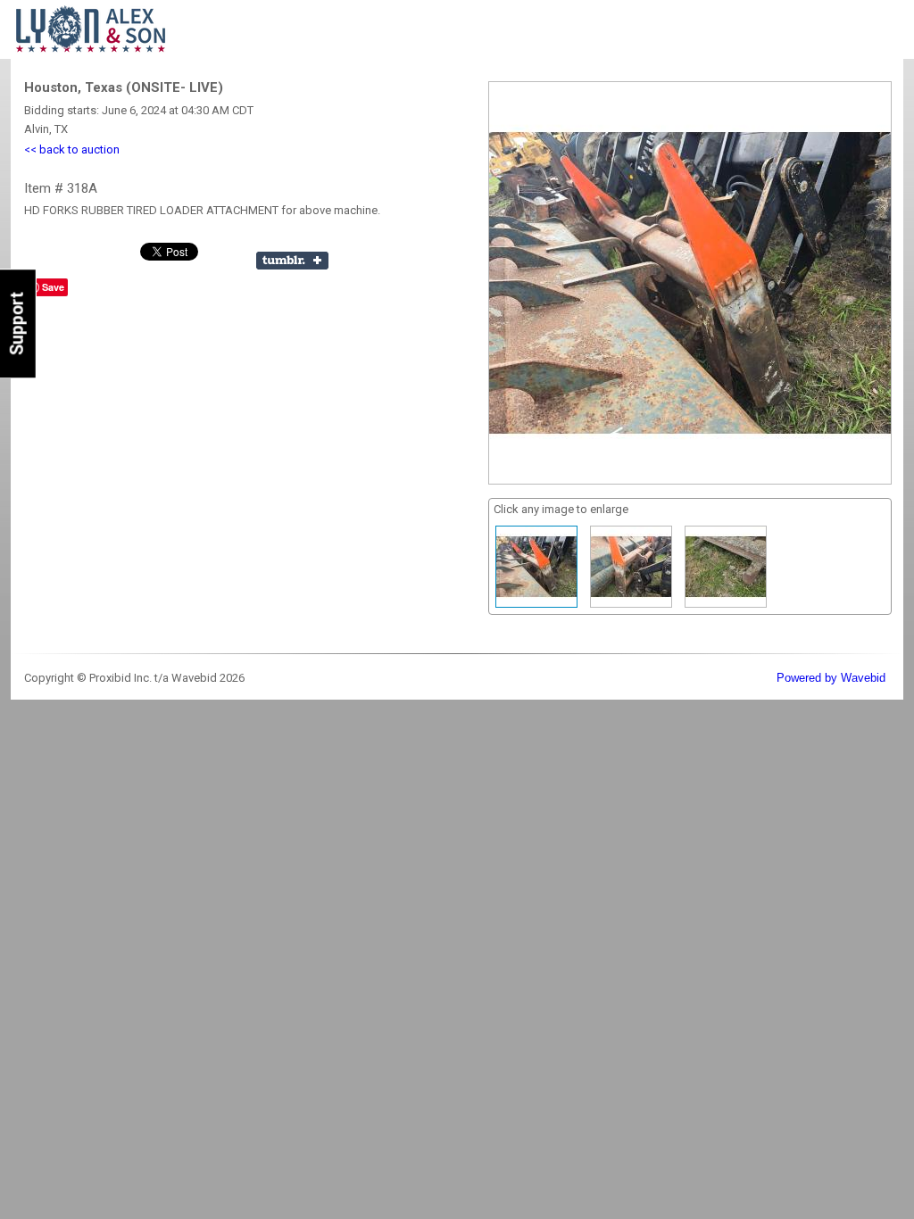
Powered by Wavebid (831, 677)
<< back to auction (72, 149)
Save (53, 287)
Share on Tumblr (292, 261)
